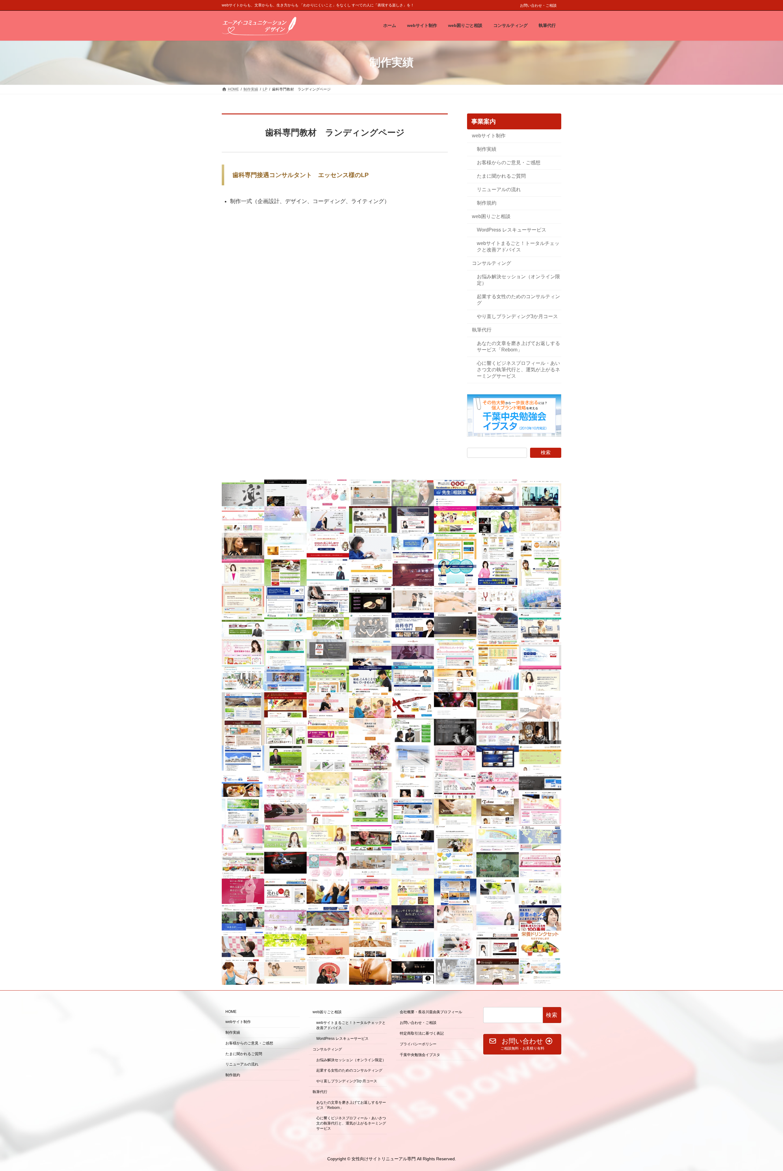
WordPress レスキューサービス (511, 229)
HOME (230, 1012)
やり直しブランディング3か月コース (517, 316)
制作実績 (486, 148)
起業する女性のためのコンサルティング (518, 300)
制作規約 (486, 202)
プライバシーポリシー (418, 1044)
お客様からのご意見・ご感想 (508, 162)
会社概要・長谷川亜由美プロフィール (431, 1012)
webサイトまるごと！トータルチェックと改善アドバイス (518, 246)
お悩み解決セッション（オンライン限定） (518, 280)
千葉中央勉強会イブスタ (420, 1055)
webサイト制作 (489, 135)
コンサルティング (491, 263)
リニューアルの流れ (499, 189)
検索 (546, 452)
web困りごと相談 (491, 216)
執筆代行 (482, 329)
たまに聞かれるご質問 (501, 175)
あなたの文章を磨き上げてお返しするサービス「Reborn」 (518, 346)
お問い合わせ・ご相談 (538, 5)
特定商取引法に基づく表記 (422, 1033)
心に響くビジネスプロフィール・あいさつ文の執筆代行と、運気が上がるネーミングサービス (518, 370)
